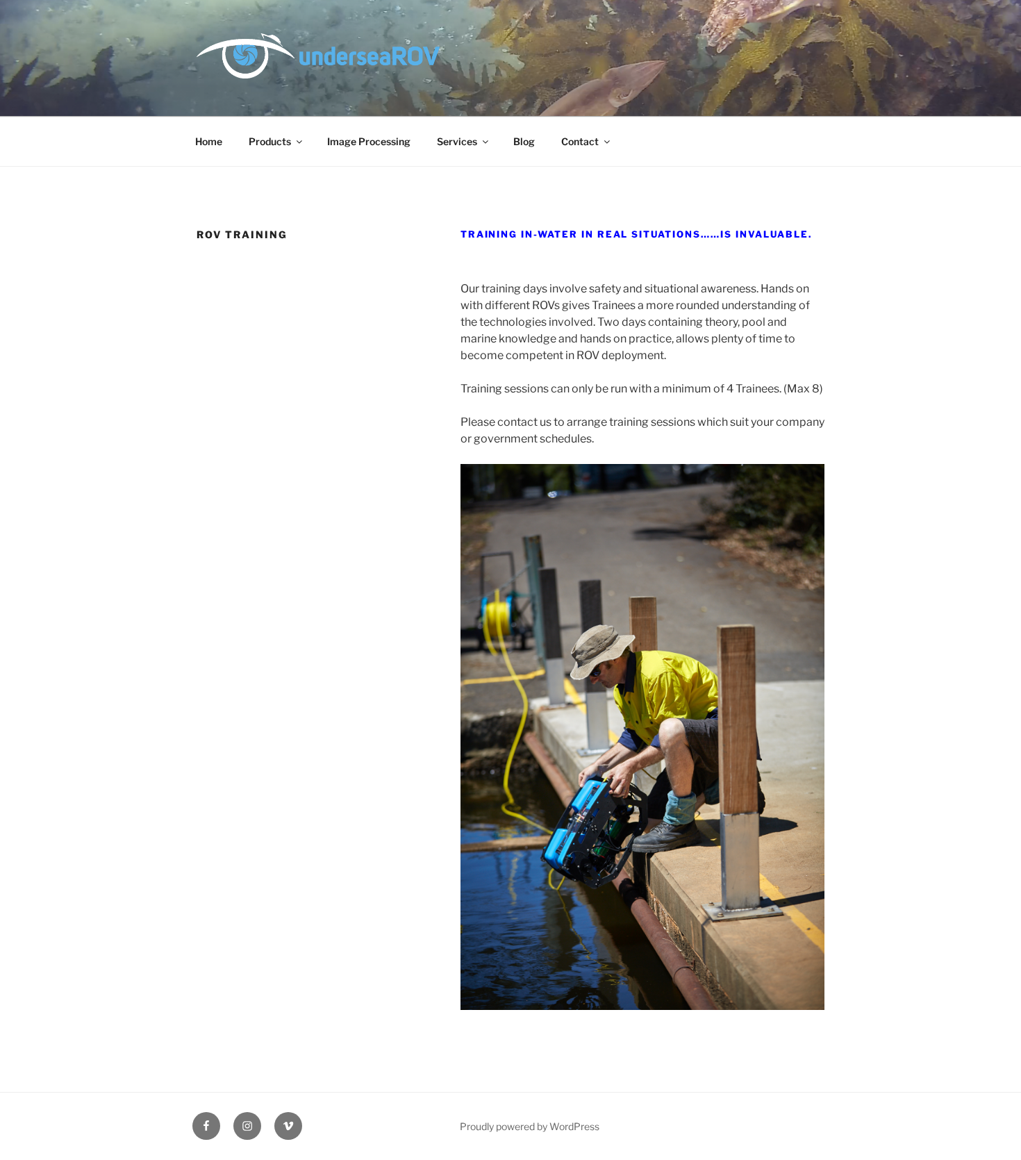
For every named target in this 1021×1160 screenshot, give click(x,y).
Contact (580, 141)
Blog (524, 141)
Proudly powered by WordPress (529, 1126)
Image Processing (368, 141)
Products (270, 141)
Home (208, 141)
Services (457, 141)
